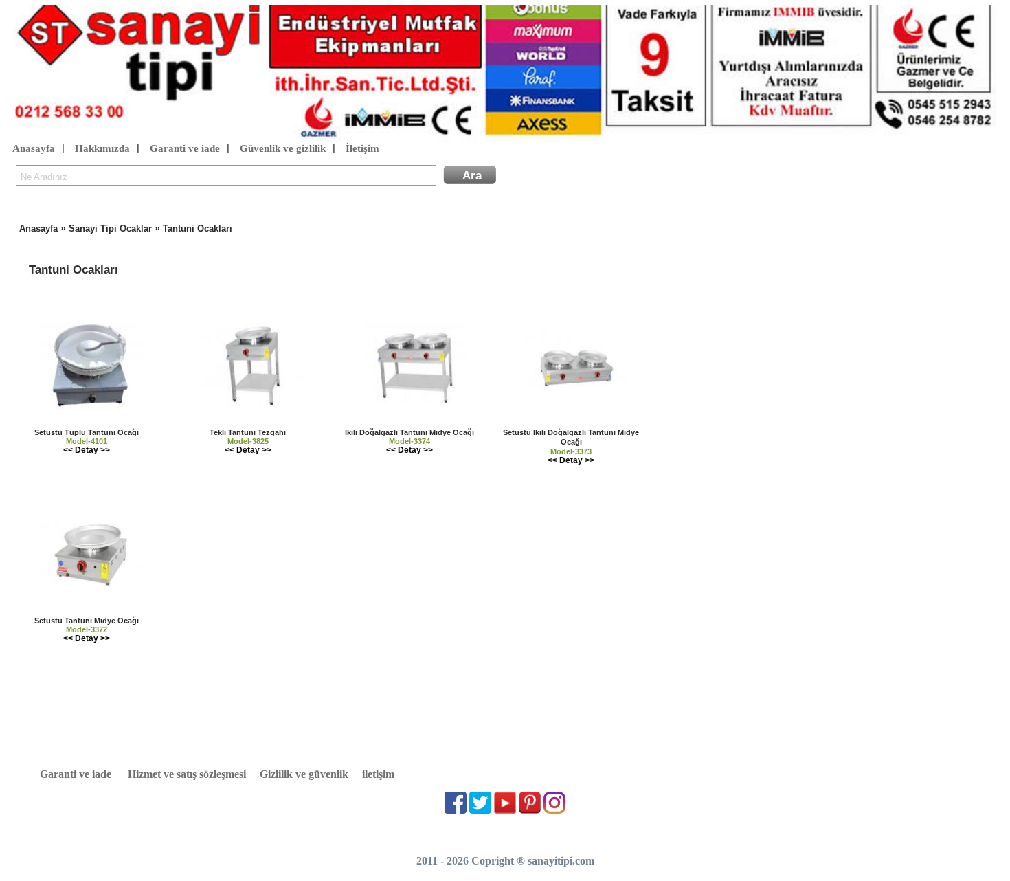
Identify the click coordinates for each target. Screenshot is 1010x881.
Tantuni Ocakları (197, 228)
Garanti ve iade (185, 148)
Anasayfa (33, 148)
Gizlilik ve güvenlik (304, 774)
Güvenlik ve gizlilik (283, 148)
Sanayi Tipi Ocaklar (110, 228)
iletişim (378, 774)
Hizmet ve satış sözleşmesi (187, 774)
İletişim (362, 148)
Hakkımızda (102, 148)
